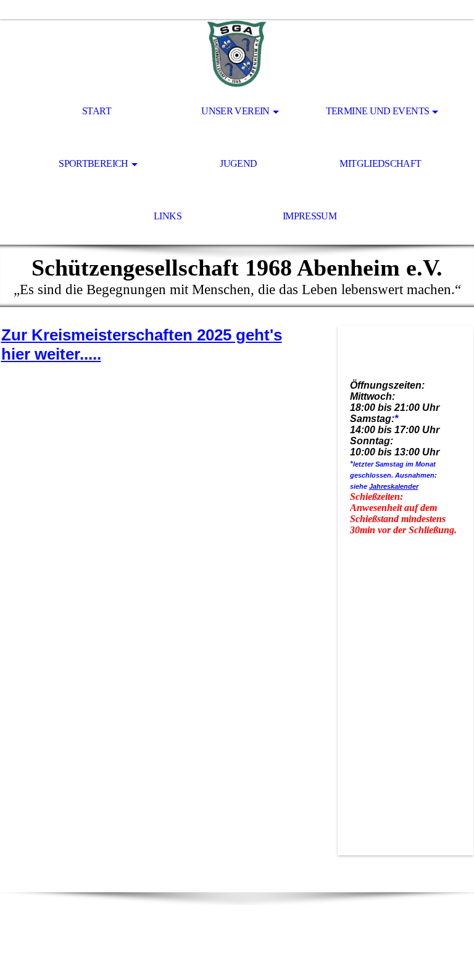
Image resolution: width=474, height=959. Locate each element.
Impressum (309, 216)
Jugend (238, 163)
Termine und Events (377, 111)
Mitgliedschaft (380, 163)
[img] (237, 53)
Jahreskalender (393, 486)
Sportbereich (93, 163)
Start (96, 111)
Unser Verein (235, 111)
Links (167, 216)
